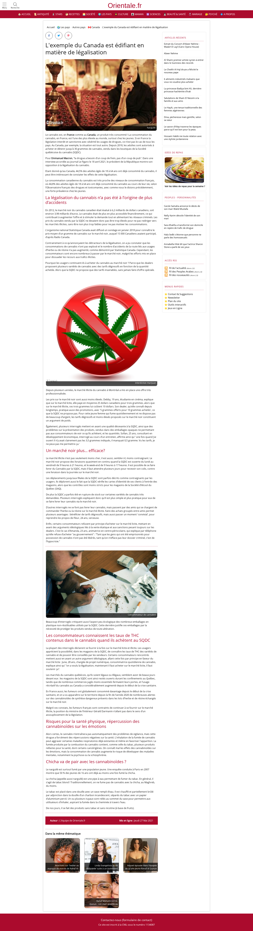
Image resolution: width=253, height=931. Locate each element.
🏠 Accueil (24, 14)
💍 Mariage (195, 14)
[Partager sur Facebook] (49, 35)
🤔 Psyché (211, 14)
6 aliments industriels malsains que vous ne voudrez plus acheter (182, 80)
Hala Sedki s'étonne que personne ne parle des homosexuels (182, 236)
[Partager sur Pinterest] (68, 35)
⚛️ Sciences (153, 14)
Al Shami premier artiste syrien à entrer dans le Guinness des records (184, 61)
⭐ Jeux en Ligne (173, 308)
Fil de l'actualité (177, 268)
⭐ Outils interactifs (175, 304)
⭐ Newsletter (172, 297)
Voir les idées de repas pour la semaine (184, 186)
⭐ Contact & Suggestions (178, 294)
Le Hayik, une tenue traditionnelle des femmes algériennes (183, 109)
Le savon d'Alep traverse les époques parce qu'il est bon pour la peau (182, 128)
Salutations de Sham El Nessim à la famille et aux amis (181, 99)
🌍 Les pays (105, 14)
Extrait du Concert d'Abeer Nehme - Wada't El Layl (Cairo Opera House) (182, 45)
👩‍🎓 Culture (121, 14)
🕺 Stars (57, 14)
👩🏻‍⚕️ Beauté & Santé (174, 14)
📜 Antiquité (41, 14)
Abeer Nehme (171, 53)
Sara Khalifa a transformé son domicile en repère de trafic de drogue (183, 226)
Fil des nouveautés (179, 275)
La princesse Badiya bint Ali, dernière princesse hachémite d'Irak (182, 90)
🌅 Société (89, 14)
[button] (4, 6)
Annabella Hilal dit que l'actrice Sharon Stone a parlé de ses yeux (183, 245)
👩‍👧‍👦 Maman (137, 14)
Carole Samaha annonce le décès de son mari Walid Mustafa (182, 207)
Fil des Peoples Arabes (181, 271)
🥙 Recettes (72, 14)
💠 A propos (227, 14)
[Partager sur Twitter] (58, 35)
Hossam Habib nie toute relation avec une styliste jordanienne (183, 137)
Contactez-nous (111, 920)
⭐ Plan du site (172, 301)
